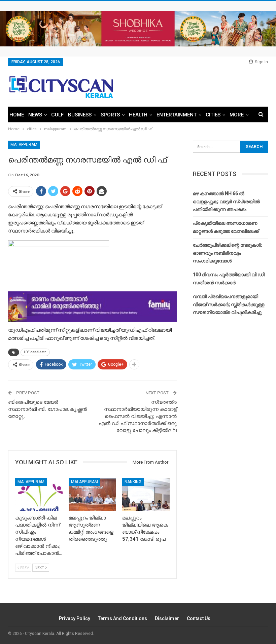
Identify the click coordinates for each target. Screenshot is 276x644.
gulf (57, 115)
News (35, 115)
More (237, 115)
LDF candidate (35, 352)
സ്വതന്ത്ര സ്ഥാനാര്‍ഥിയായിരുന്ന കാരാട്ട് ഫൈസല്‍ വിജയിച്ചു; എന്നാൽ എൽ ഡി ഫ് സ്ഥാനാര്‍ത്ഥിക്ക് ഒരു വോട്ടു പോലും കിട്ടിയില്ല (138, 416)
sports (110, 115)
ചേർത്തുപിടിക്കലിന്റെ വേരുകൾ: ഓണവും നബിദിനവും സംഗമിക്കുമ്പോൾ (227, 253)
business (80, 115)
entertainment (177, 115)
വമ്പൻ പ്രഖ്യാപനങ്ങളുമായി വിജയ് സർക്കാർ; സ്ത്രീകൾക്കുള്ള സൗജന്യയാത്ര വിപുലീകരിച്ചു (228, 304)
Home (16, 115)
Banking (133, 481)
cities (213, 115)
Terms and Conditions (122, 618)
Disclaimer (167, 618)
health (138, 115)
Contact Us (198, 618)
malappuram (23, 144)
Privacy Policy (74, 618)
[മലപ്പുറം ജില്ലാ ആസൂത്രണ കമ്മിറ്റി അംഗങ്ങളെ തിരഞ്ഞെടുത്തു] (92, 494)
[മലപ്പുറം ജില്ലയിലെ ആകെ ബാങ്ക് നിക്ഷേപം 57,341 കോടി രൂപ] (146, 494)
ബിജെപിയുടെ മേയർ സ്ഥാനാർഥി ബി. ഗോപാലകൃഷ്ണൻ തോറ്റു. (47, 409)
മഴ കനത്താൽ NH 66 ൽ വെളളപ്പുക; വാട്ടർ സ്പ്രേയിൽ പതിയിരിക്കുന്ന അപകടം (226, 201)
